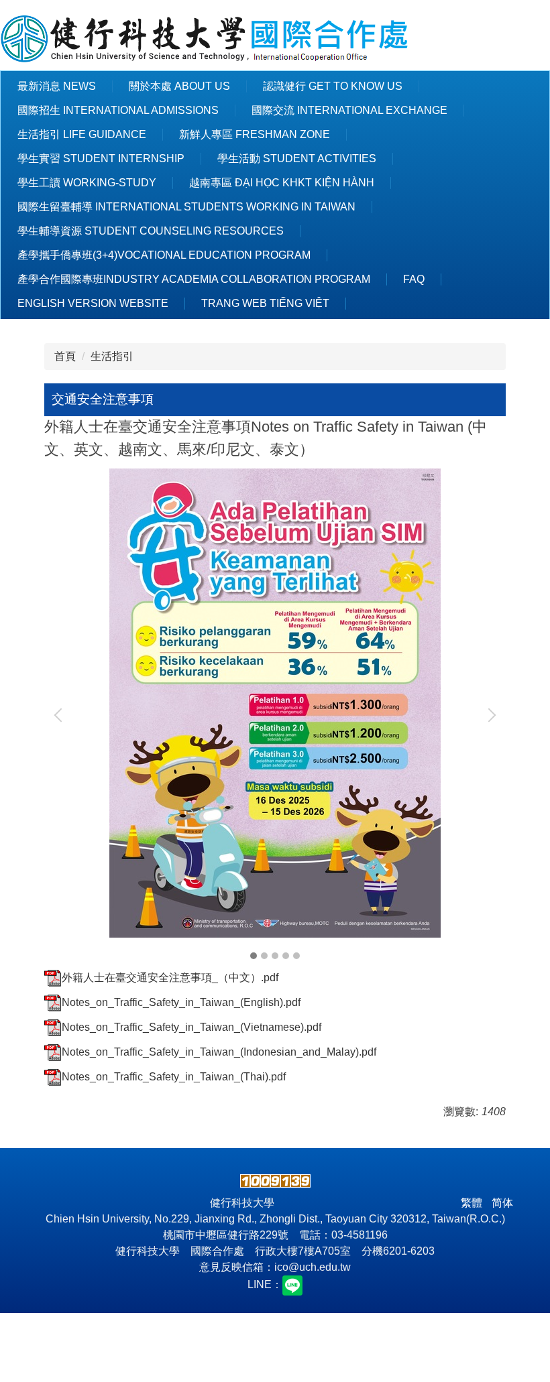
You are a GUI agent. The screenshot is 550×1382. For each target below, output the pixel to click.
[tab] (253, 955)
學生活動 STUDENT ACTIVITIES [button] (296, 158)
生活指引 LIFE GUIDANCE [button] (81, 134)
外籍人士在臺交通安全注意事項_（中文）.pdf (170, 977)
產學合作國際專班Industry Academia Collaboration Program (193, 279)
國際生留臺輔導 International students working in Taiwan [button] (186, 206)
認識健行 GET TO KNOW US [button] (332, 86)
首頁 (65, 356)
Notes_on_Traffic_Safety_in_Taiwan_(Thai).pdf (174, 1076)
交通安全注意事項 (103, 399)
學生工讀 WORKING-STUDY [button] (86, 182)
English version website (92, 303)
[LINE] (292, 1284)
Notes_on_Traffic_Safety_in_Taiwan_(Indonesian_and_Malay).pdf (219, 1052)
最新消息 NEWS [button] (56, 86)
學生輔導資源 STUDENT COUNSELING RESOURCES (150, 231)
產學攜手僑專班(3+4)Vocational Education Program (164, 255)
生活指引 (112, 356)
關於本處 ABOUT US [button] (179, 86)
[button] (61, 715)
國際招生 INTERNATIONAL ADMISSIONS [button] (118, 110)
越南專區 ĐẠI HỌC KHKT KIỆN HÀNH (281, 182)
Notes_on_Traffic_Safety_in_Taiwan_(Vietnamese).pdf (191, 1027)
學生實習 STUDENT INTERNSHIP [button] (100, 158)
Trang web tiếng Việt (265, 303)
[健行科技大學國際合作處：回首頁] (205, 40)
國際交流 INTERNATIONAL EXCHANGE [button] (349, 110)
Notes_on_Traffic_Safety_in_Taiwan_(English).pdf (181, 1002)
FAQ (414, 279)
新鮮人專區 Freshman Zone (254, 134)
